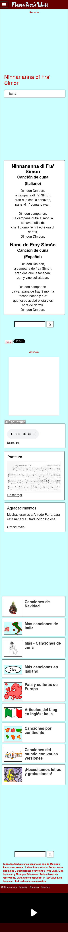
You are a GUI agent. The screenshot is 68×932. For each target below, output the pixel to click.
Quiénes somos (9, 887)
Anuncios (34, 887)
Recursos (45, 887)
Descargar (13, 442)
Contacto (23, 887)
